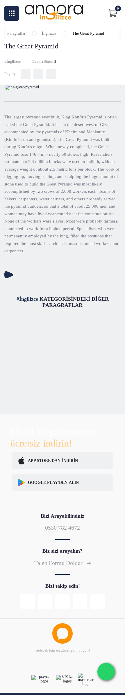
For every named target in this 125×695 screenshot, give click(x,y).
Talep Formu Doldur (59, 563)
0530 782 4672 (62, 527)
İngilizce (49, 33)
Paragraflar (16, 33)
